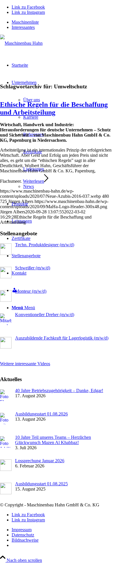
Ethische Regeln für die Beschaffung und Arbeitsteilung (54, 108)
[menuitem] (62, 22)
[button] (94, 546)
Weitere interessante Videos (25, 363)
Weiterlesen (33, 181)
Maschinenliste (25, 22)
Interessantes (23, 27)
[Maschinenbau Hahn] (21, 43)
